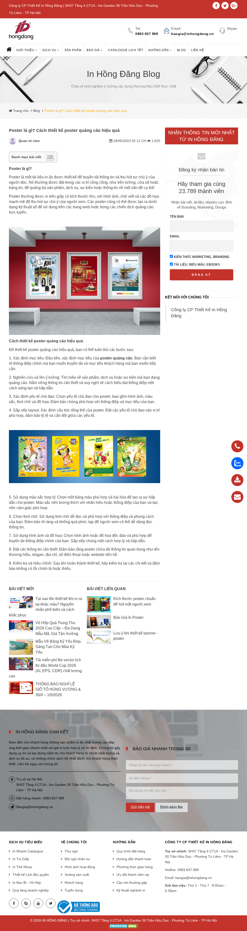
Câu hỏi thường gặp (132, 882)
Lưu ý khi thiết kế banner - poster (135, 636)
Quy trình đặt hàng (131, 851)
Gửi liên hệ (140, 807)
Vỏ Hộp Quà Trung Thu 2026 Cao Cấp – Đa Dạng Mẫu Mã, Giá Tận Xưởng (57, 628)
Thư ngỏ (71, 851)
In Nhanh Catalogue (28, 851)
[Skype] (26, 903)
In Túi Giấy (21, 859)
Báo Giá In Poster (128, 617)
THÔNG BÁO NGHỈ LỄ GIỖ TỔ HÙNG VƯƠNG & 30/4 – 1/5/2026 (58, 689)
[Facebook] (14, 903)
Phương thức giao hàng (135, 867)
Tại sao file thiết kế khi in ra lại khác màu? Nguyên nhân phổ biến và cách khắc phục (45, 607)
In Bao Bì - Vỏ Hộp (27, 882)
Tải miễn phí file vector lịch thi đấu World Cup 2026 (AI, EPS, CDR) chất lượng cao (45, 668)
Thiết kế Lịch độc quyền (31, 875)
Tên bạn (177, 216)
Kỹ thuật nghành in (131, 890)
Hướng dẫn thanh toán (134, 859)
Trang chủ (20, 111)
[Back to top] (242, 903)
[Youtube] (38, 903)
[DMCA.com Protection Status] (123, 926)
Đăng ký (201, 275)
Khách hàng (74, 882)
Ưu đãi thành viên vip (133, 875)
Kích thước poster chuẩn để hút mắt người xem (134, 601)
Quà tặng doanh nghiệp (31, 890)
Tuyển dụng (74, 890)
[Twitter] (50, 903)
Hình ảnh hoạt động (80, 867)
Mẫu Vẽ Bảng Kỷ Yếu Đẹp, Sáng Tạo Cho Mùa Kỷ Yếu (58, 646)
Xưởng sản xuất (77, 875)
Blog (36, 111)
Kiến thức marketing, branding (201, 257)
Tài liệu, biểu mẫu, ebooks (196, 264)
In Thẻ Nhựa (22, 867)
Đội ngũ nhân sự (77, 859)
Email (175, 236)
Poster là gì (19, 169)
